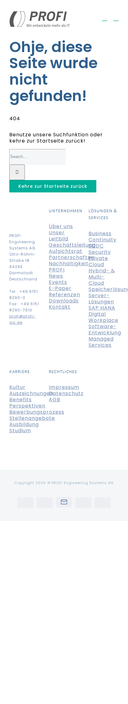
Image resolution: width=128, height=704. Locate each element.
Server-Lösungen (101, 298)
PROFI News (57, 272)
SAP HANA (102, 307)
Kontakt (60, 306)
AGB (54, 399)
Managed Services (101, 342)
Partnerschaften (71, 257)
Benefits (20, 399)
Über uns (61, 226)
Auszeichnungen (31, 393)
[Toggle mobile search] (104, 18)
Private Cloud (98, 261)
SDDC (96, 245)
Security (100, 252)
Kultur (17, 387)
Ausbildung (24, 424)
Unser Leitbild (58, 235)
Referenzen (64, 294)
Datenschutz (66, 393)
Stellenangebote (32, 418)
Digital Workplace (103, 317)
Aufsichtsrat (65, 251)
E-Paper (60, 288)
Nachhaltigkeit (69, 263)
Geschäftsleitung (72, 245)
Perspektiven (27, 405)
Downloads (64, 300)
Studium (20, 430)
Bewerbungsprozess (36, 412)
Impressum (64, 387)
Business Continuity (103, 236)
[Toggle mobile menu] (116, 18)
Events (58, 282)
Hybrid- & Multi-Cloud (102, 277)
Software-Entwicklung (105, 329)
